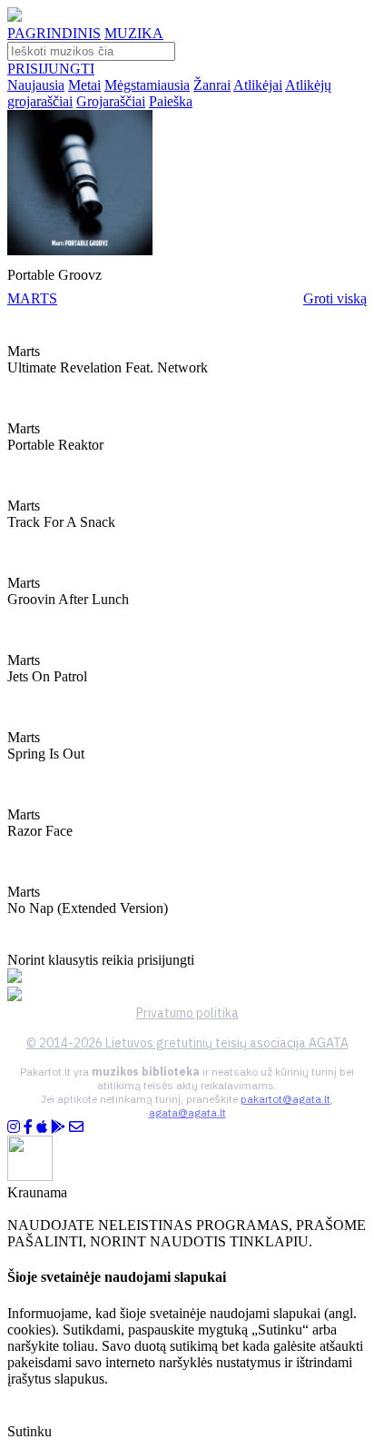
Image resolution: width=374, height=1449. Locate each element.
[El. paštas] (76, 1127)
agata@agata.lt (187, 1112)
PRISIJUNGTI (50, 68)
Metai (84, 85)
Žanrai (212, 85)
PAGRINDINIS (54, 33)
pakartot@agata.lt (285, 1099)
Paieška (170, 101)
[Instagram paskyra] (13, 1127)
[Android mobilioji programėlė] (58, 1127)
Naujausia (35, 85)
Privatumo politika (187, 1013)
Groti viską (335, 298)
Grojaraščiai (110, 101)
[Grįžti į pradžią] (14, 17)
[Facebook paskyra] (28, 1127)
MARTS (32, 298)
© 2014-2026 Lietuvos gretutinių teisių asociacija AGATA (187, 1043)
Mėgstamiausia (147, 85)
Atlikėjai (257, 85)
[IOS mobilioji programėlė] (41, 1127)
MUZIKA (133, 33)
